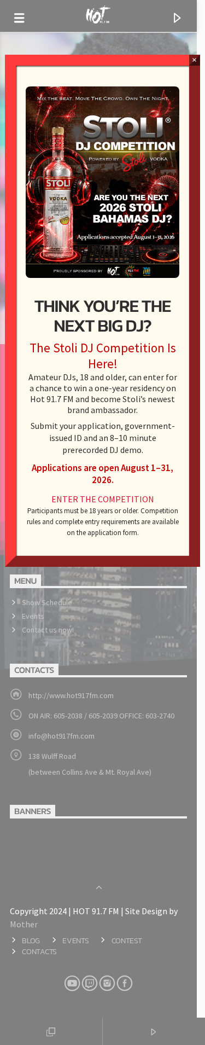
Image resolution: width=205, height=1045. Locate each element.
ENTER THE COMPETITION (102, 499)
